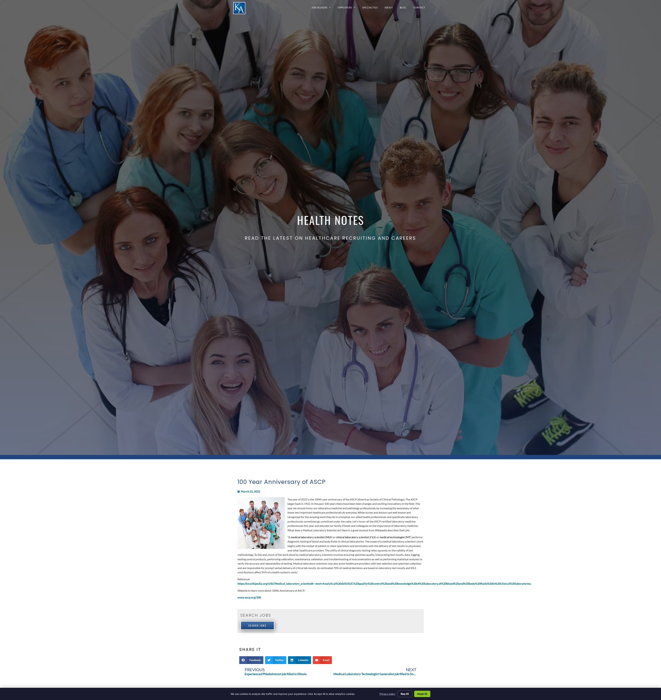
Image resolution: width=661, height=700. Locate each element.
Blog (405, 8)
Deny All (405, 694)
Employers (348, 8)
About (390, 8)
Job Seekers (322, 8)
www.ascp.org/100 (249, 597)
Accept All (422, 694)
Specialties (371, 8)
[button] (251, 660)
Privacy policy (387, 693)
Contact (421, 8)
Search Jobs (257, 625)
